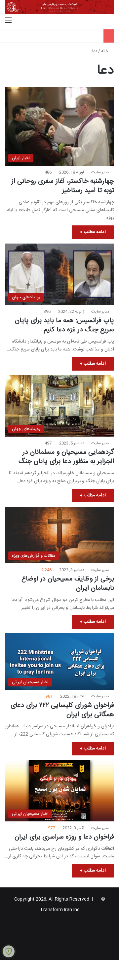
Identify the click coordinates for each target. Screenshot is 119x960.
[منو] (8, 21)
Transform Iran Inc (59, 909)
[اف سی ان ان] (59, 7)
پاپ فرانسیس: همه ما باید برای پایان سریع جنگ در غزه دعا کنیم (64, 325)
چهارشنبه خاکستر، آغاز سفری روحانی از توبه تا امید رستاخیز (62, 186)
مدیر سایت (100, 172)
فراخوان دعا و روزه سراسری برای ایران (64, 837)
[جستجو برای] (110, 21)
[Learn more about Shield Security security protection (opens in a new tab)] (9, 951)
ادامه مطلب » (93, 232)
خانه (105, 51)
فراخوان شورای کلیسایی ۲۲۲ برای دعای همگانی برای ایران (62, 710)
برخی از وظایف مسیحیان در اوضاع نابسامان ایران (67, 584)
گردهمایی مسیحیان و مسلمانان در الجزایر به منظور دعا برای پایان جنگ (66, 457)
